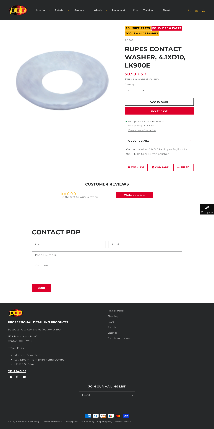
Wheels (98, 10)
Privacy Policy (116, 310)
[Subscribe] (131, 395)
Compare (162, 167)
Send (41, 287)
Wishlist (137, 167)
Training (148, 10)
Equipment (118, 10)
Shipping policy (104, 422)
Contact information (52, 422)
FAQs (111, 321)
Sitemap (112, 332)
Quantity (129, 84)
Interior (40, 10)
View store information (142, 130)
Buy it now (159, 110)
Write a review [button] (134, 195)
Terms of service (123, 422)
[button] (42, 10)
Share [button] (184, 167)
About (166, 10)
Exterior (60, 10)
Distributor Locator (119, 338)
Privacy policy (71, 422)
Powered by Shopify (29, 422)
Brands (112, 327)
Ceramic (79, 10)
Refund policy (87, 422)
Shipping (129, 79)
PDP (18, 422)
